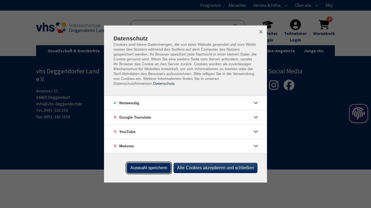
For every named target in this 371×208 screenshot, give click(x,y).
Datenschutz (164, 83)
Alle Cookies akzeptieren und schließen (215, 167)
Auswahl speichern (148, 167)
